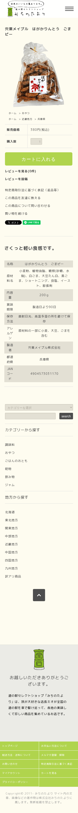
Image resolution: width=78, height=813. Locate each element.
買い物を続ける (16, 213)
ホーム (12, 113)
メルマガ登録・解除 (53, 755)
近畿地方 (27, 119)
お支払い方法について (54, 746)
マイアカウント (11, 773)
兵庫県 (41, 119)
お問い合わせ (10, 764)
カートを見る (49, 773)
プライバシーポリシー (15, 782)
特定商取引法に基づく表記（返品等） (32, 190)
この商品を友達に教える (23, 198)
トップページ (10, 746)
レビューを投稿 (16, 179)
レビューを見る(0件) (20, 171)
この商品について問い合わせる (27, 206)
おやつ (26, 113)
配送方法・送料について (16, 755)
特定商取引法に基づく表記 (56, 764)
